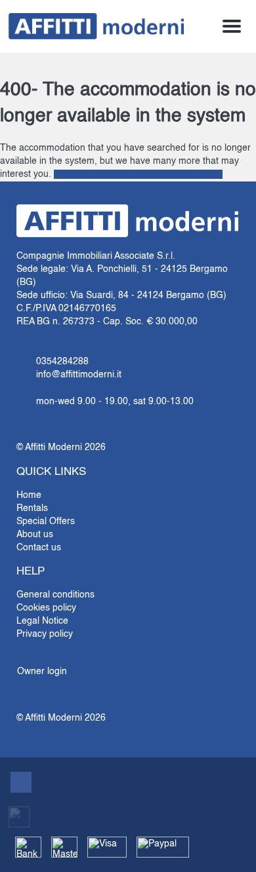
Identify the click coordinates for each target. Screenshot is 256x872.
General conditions (55, 594)
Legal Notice (42, 621)
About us (34, 534)
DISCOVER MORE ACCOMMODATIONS (138, 174)
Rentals (32, 508)
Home (28, 495)
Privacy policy (44, 634)
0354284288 (62, 361)
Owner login (42, 671)
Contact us (38, 547)
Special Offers (45, 521)
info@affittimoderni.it (78, 374)
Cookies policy (46, 608)
